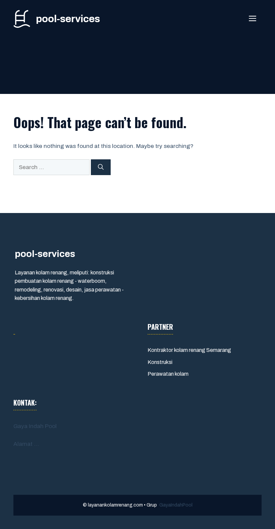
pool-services (68, 18)
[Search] (101, 167)
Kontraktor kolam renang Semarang (189, 350)
